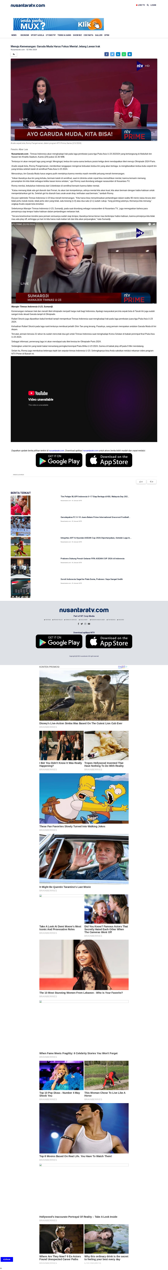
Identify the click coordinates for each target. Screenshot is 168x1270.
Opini (106, 35)
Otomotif (51, 35)
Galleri (98, 35)
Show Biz (77, 35)
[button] (106, 54)
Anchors (121, 619)
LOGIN (153, 5)
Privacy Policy (58, 619)
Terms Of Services (71, 619)
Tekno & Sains (64, 35)
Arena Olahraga (18, 474)
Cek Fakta (88, 35)
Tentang (48, 619)
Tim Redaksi (112, 619)
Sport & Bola (37, 35)
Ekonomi (25, 35)
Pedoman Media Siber (98, 619)
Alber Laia (23, 149)
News (14, 35)
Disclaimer (83, 619)
